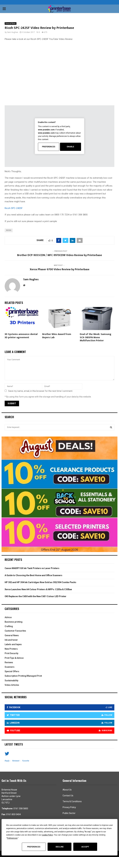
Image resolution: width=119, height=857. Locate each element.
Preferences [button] (12, 838)
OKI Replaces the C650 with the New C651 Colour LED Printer (35, 596)
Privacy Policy (69, 807)
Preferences (33, 847)
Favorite (25, 761)
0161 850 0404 (13, 814)
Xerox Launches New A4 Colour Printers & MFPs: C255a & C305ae (38, 589)
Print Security (11, 653)
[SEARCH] (111, 427)
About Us (67, 789)
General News (10, 23)
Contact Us (68, 795)
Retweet (15, 761)
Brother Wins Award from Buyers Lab (56, 336)
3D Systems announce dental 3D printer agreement (21, 336)
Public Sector (69, 813)
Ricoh (8, 230)
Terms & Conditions (72, 801)
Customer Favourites (15, 631)
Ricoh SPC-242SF (14, 208)
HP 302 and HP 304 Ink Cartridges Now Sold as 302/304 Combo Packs (40, 582)
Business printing (13, 622)
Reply (7, 761)
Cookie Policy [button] (47, 835)
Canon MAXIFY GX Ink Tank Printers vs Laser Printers (32, 568)
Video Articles (12, 685)
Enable (70, 147)
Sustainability (11, 680)
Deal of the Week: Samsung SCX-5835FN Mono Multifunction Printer (95, 337)
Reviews (9, 662)
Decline (60, 847)
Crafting (9, 626)
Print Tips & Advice (14, 658)
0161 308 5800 (20, 808)
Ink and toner (11, 640)
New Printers (11, 649)
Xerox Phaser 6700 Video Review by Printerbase (59, 269)
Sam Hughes (12, 32)
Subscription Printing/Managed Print (23, 676)
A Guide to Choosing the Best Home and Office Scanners (33, 575)
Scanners (9, 667)
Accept (85, 847)
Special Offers (12, 671)
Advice (8, 617)
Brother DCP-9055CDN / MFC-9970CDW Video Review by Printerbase (59, 255)
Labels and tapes (13, 644)
